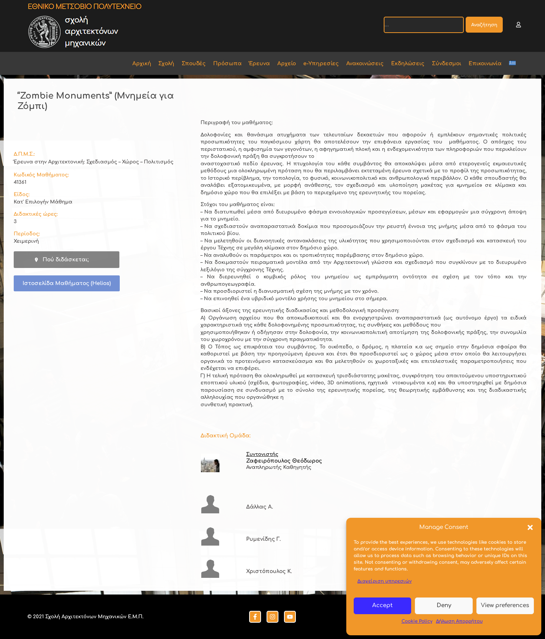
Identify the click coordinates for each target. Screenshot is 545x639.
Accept (382, 605)
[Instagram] (272, 617)
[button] (530, 527)
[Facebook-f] (255, 617)
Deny (444, 605)
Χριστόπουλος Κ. (269, 571)
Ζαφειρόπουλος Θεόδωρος (284, 461)
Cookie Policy (417, 621)
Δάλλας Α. (259, 507)
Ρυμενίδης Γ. (263, 539)
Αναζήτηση (484, 24)
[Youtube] (290, 617)
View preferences (505, 605)
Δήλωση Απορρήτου (459, 621)
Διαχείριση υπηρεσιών (384, 581)
